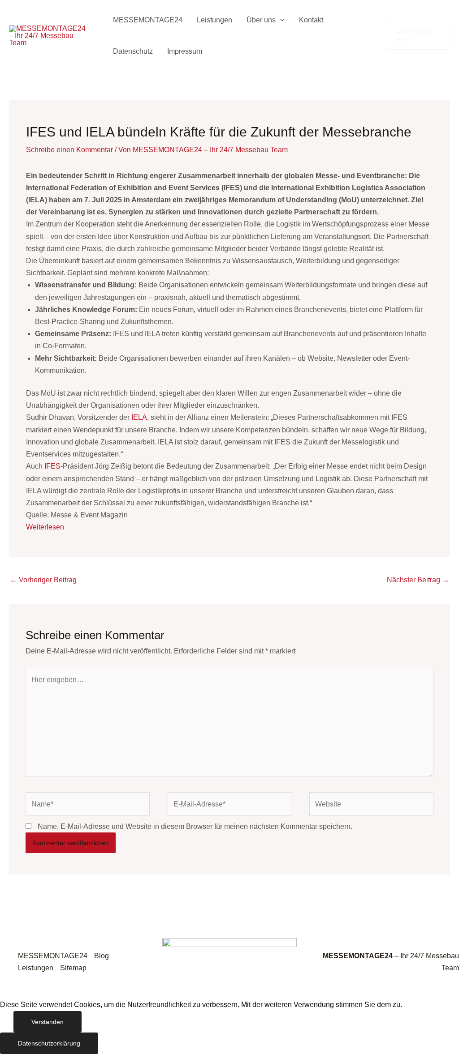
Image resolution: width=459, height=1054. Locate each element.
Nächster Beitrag (418, 580)
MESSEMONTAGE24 (147, 20)
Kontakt (311, 20)
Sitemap (73, 968)
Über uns (261, 20)
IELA (139, 417)
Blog (101, 956)
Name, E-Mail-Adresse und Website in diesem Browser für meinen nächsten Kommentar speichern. (195, 826)
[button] (280, 20)
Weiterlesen (45, 527)
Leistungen (214, 20)
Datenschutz (133, 51)
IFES (52, 466)
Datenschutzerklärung (49, 1043)
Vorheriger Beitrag (43, 580)
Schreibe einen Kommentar (69, 150)
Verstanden (47, 1021)
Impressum (184, 51)
